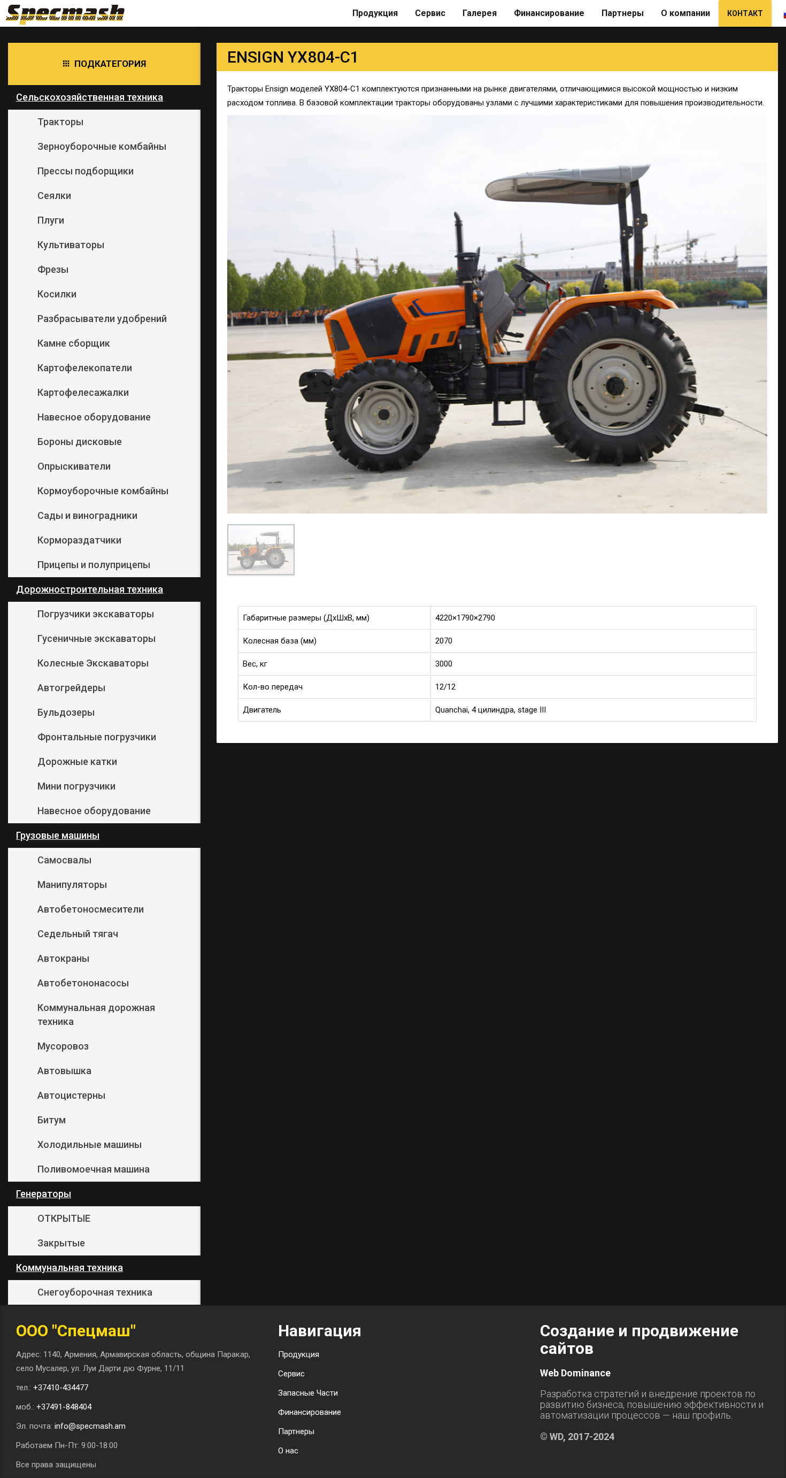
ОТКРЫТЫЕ (63, 1218)
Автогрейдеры (71, 687)
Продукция (375, 13)
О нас (288, 1451)
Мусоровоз (63, 1046)
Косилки (56, 294)
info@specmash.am (90, 1426)
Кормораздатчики (79, 540)
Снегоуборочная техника (94, 1292)
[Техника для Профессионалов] (69, 13)
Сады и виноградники (87, 515)
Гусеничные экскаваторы (96, 638)
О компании (685, 13)
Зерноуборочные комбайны (101, 146)
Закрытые (61, 1243)
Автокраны (63, 958)
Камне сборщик (73, 343)
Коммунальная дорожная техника (96, 1014)
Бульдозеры (66, 712)
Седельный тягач (77, 933)
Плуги (50, 220)
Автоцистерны (71, 1095)
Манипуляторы (72, 884)
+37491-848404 (63, 1407)
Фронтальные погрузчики (96, 736)
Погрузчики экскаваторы (95, 613)
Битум (51, 1119)
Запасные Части (308, 1393)
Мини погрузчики (76, 786)
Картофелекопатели (84, 367)
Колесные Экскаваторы (93, 663)
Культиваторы (70, 244)
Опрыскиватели (74, 466)
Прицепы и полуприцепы (93, 564)
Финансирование (549, 13)
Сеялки (54, 195)
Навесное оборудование (94, 417)
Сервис (430, 13)
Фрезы (52, 269)
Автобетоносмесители (90, 909)
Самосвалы (64, 860)
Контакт (745, 13)
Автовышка (64, 1070)
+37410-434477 (60, 1387)
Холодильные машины (89, 1144)
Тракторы (60, 121)
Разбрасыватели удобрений (102, 318)
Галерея (480, 13)
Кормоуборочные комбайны (102, 490)
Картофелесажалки (83, 392)
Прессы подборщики (85, 171)
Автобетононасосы (83, 983)
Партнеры (623, 13)
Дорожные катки (77, 761)
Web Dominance (575, 1373)
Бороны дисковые (79, 441)
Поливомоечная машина (93, 1169)
